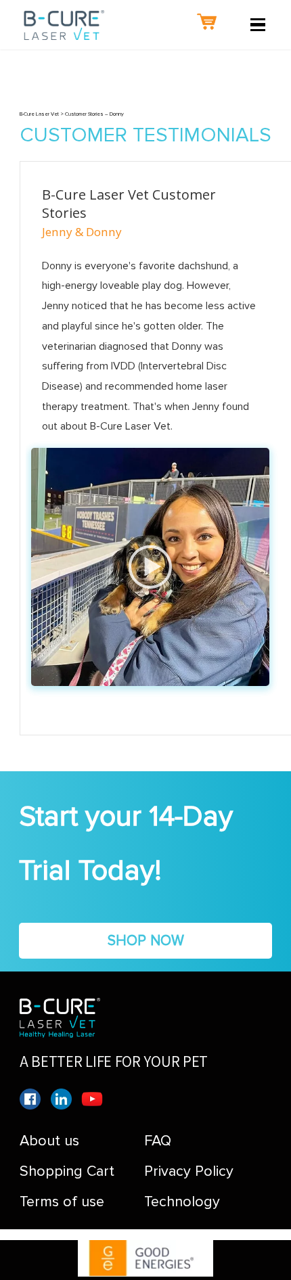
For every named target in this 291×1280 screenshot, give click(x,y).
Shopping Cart (67, 1171)
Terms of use (62, 1201)
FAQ (157, 1140)
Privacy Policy (188, 1171)
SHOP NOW (146, 940)
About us (49, 1140)
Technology (182, 1201)
